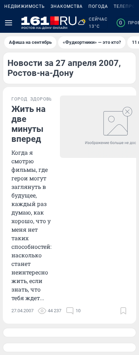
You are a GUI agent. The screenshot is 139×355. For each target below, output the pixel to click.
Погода (98, 6)
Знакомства (67, 6)
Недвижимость (24, 6)
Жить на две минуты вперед (28, 124)
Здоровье (42, 99)
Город (19, 99)
